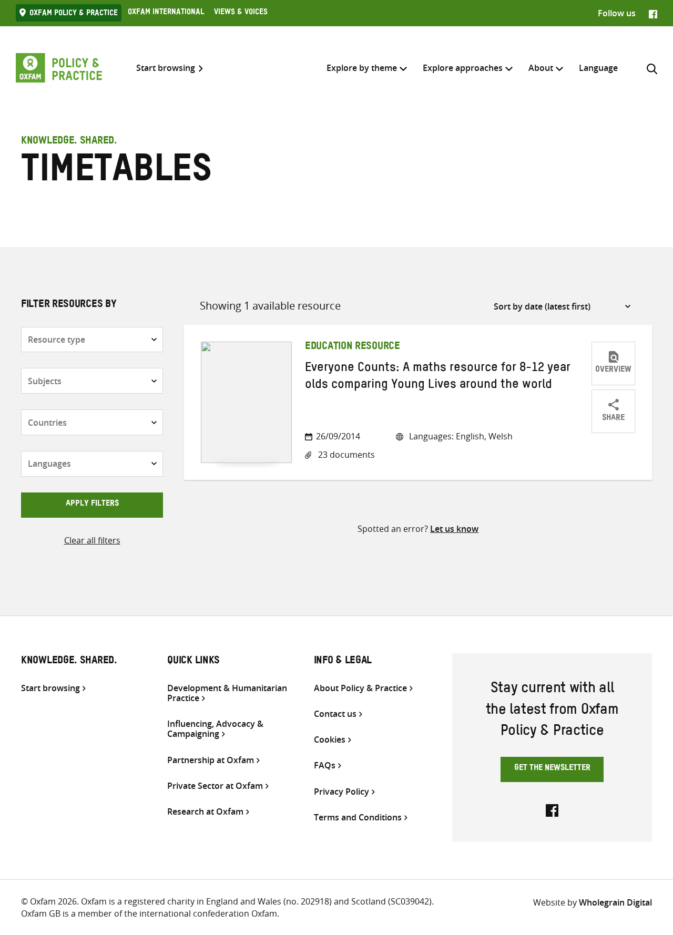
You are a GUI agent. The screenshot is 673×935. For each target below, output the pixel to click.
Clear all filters (92, 540)
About (540, 68)
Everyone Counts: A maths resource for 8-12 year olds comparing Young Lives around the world (437, 377)
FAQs (324, 765)
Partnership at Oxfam (210, 760)
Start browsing (165, 68)
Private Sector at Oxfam (215, 786)
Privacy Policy (341, 792)
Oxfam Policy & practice (73, 14)
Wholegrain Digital (615, 902)
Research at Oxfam (205, 812)
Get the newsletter (552, 769)
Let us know (454, 529)
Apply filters (92, 504)
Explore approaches (463, 68)
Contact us (335, 714)
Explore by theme (362, 68)
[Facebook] (653, 13)
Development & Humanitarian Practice (227, 693)
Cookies (329, 740)
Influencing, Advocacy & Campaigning (215, 729)
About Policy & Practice (360, 688)
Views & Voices (241, 13)
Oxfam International (166, 13)
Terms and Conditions (358, 818)
